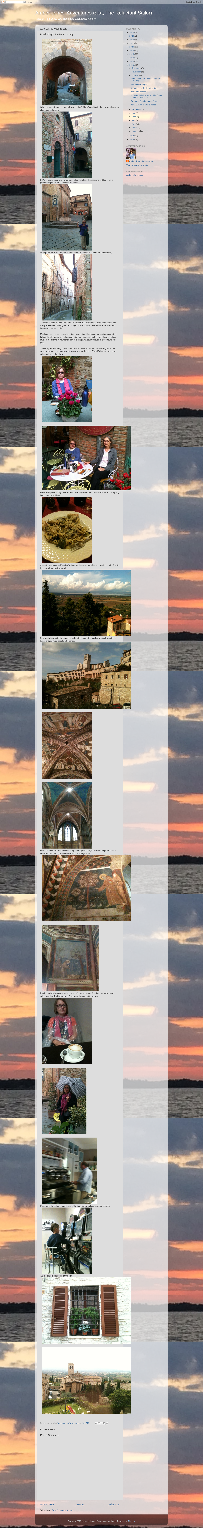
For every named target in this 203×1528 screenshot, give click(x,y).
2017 (131, 58)
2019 (131, 50)
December (136, 68)
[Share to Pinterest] (107, 1423)
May (134, 120)
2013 (131, 139)
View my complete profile (137, 165)
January (135, 131)
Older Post (114, 1504)
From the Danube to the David (144, 101)
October (135, 75)
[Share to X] (101, 1423)
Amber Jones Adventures (141, 161)
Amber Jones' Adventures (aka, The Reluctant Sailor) (93, 13)
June (134, 117)
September (137, 109)
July (134, 113)
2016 (131, 61)
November (136, 72)
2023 (131, 36)
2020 (131, 47)
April (134, 124)
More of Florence (138, 92)
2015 (131, 65)
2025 (131, 32)
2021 (131, 43)
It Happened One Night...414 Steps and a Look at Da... (146, 96)
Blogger (131, 1521)
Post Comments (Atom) (62, 1510)
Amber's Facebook (134, 175)
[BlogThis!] (99, 1423)
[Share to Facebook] (104, 1423)
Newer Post (47, 1504)
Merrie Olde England (140, 85)
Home (80, 1504)
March (135, 128)
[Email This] (96, 1423)
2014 (131, 136)
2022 (131, 40)
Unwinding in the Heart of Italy (144, 88)
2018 (131, 54)
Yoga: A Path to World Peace (143, 105)
